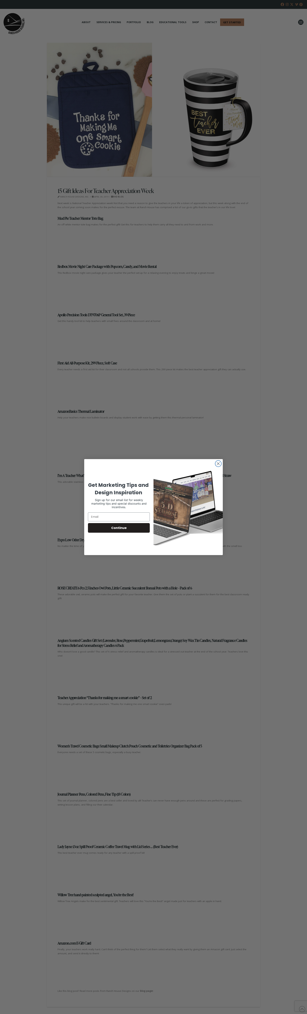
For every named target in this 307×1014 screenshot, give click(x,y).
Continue (119, 528)
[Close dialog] (218, 464)
